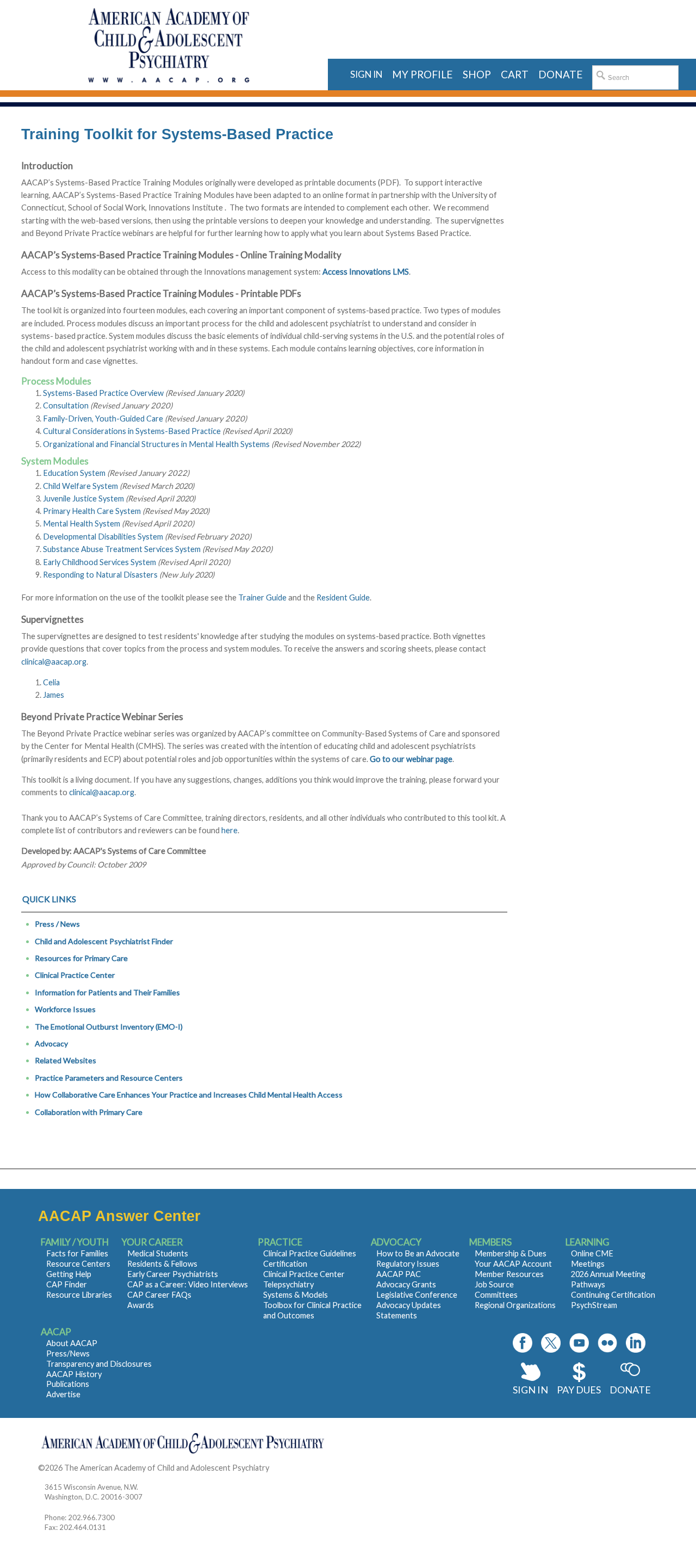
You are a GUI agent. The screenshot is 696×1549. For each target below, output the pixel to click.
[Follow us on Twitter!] (551, 1343)
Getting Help (68, 1274)
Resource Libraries (79, 1294)
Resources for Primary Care (81, 958)
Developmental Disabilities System (103, 536)
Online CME (592, 1253)
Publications (67, 1384)
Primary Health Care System (92, 511)
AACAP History (74, 1374)
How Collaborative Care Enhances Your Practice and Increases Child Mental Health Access (189, 1094)
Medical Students (157, 1253)
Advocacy (51, 1043)
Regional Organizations (515, 1305)
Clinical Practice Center (75, 975)
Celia (51, 682)
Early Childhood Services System (99, 562)
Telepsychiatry (288, 1284)
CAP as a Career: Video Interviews (187, 1284)
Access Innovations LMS (365, 271)
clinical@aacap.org (53, 661)
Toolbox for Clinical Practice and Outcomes (312, 1310)
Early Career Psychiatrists (172, 1274)
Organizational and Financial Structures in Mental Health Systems (156, 444)
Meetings (588, 1263)
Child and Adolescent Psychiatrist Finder (104, 941)
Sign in (366, 74)
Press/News (68, 1353)
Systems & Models (295, 1294)
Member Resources (509, 1274)
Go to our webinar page (411, 759)
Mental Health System (81, 523)
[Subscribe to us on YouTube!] (579, 1343)
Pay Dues (579, 1390)
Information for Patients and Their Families (107, 992)
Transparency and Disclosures (99, 1363)
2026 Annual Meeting (608, 1274)
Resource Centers (78, 1263)
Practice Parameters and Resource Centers (109, 1077)
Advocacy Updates (408, 1305)
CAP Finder (66, 1284)
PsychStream (594, 1305)
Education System (74, 473)
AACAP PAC (398, 1274)
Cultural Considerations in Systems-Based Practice (132, 431)
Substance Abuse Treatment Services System (122, 549)
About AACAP (71, 1343)
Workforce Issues (65, 1009)
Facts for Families (77, 1253)
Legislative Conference (416, 1294)
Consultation (66, 405)
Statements (396, 1315)
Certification (285, 1263)
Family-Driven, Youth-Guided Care (103, 418)
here (229, 830)
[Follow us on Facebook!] (522, 1343)
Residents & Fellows (162, 1263)
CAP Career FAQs (159, 1294)
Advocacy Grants (406, 1284)
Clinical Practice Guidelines (309, 1253)
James (53, 694)
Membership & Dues (510, 1253)
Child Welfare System (80, 486)
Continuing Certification (613, 1294)
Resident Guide (343, 597)
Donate (630, 1390)
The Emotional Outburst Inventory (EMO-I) (109, 1026)
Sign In (530, 1390)
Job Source (494, 1284)
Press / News (57, 923)
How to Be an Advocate (417, 1253)
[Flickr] (607, 1343)
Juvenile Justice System (83, 498)
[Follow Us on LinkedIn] (635, 1343)
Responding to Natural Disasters (100, 574)
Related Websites (65, 1060)
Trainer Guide (262, 597)
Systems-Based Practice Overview (103, 393)
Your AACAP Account (513, 1263)
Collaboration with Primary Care (88, 1112)
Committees (496, 1294)
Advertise (63, 1394)
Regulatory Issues (407, 1263)
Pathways (588, 1284)
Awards (140, 1305)
